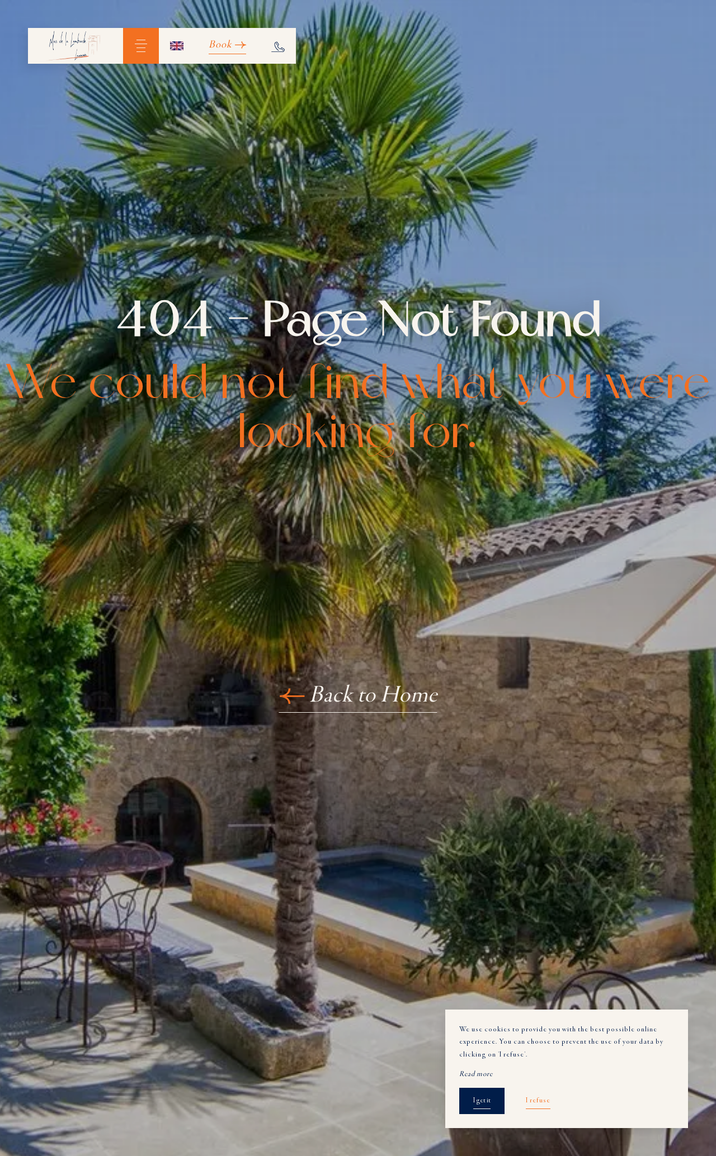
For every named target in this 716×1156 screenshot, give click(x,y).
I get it (482, 1101)
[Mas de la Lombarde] (75, 46)
